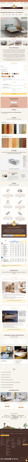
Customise (8, 235)
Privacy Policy (8, 232)
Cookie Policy (15, 232)
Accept (20, 235)
